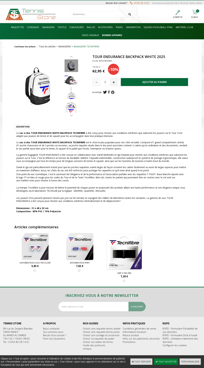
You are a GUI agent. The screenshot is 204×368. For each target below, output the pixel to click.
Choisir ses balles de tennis (98, 341)
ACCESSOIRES (105, 27)
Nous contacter (51, 328)
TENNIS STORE (12, 323)
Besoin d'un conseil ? (54, 335)
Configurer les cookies (175, 345)
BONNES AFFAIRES (112, 35)
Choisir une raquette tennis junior (101, 331)
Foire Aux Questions (54, 338)
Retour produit (131, 335)
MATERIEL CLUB (184, 27)
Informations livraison (134, 331)
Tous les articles (47, 46)
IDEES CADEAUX (90, 35)
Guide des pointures (94, 345)
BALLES (91, 27)
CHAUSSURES (76, 27)
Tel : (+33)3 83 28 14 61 (16, 341)
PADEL (119, 27)
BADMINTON (133, 27)
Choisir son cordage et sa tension (101, 335)
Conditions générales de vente (139, 328)
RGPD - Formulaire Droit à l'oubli (180, 335)
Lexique (87, 348)
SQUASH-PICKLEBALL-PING (158, 27)
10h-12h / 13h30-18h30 (16, 338)
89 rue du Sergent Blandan (18, 328)
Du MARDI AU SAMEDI (14, 335)
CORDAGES (33, 27)
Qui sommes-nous (53, 331)
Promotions (129, 341)
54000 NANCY (10, 331)
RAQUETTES (17, 27)
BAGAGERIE (48, 27)
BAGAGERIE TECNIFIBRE (86, 46)
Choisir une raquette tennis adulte (101, 328)
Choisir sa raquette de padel (98, 338)
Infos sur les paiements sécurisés (141, 338)
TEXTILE (62, 27)
